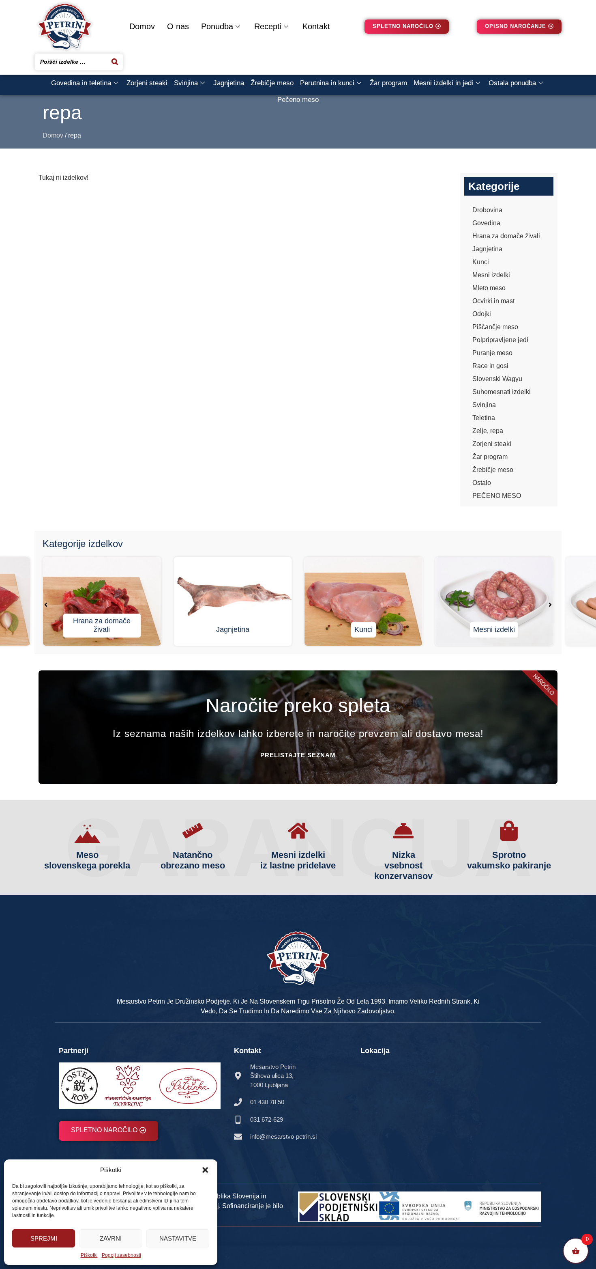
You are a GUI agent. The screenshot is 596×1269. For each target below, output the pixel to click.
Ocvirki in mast (493, 300)
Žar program (388, 83)
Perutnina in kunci (327, 83)
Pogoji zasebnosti (121, 1255)
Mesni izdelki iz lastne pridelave (298, 860)
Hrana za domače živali (506, 236)
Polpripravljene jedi (500, 339)
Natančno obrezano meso (193, 860)
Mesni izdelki (491, 274)
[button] (205, 1170)
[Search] (115, 62)
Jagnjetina (228, 83)
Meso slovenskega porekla (87, 860)
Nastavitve (177, 1238)
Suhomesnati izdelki (501, 391)
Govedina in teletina (81, 83)
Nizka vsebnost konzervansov (403, 865)
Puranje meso (492, 352)
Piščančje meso (495, 326)
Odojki (481, 313)
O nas (178, 26)
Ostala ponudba (512, 83)
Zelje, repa (487, 430)
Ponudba (217, 26)
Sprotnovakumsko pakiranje (509, 860)
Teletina (483, 417)
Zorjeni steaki (146, 83)
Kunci (480, 262)
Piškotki (89, 1255)
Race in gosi (490, 365)
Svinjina (186, 83)
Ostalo (481, 482)
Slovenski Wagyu (497, 378)
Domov (142, 26)
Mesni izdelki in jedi (443, 83)
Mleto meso (489, 287)
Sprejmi (43, 1238)
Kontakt (316, 26)
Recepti (267, 26)
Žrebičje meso (272, 83)
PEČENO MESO (496, 495)
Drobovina (487, 210)
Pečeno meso (298, 99)
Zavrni (111, 1238)
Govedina (486, 223)
